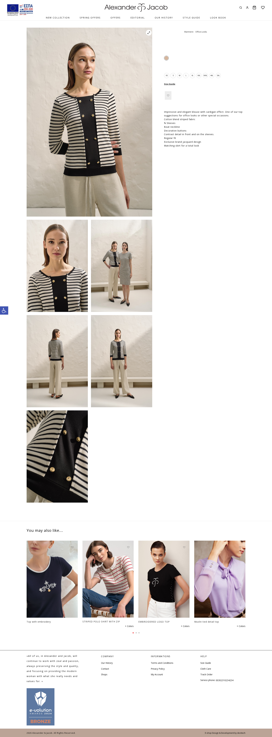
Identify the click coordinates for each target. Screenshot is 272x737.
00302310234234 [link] (224, 680)
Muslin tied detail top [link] (206, 621)
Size (166, 67)
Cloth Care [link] (205, 668)
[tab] (204, 106)
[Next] (246, 572)
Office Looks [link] (201, 31)
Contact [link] (105, 668)
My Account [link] (157, 674)
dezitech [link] (241, 732)
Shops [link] (104, 674)
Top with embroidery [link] (39, 621)
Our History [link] (164, 17)
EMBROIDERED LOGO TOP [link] (154, 621)
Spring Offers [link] (90, 17)
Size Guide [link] (169, 84)
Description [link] (170, 106)
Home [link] (167, 37)
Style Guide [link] (191, 17)
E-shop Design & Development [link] (219, 732)
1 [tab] (133, 632)
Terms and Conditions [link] (162, 662)
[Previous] (25, 572)
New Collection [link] (58, 17)
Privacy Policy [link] (158, 668)
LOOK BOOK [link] (218, 17)
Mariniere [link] (188, 31)
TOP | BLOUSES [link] (196, 37)
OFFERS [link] (115, 17)
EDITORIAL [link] (137, 17)
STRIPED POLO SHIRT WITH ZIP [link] (101, 621)
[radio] (166, 58)
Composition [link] (171, 154)
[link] (4, 310)
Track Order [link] (206, 674)
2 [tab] (136, 632)
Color (167, 49)
